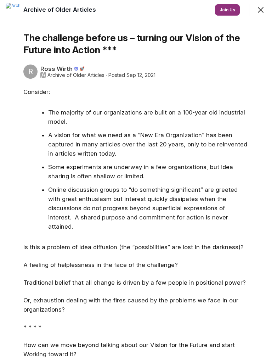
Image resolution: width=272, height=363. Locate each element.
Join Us (227, 9)
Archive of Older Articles (75, 75)
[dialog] (136, 181)
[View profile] (13, 10)
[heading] (60, 9)
